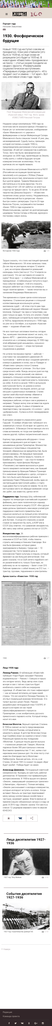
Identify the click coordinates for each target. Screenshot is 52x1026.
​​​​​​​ (20, 576)
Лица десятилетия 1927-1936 (25, 841)
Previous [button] (5, 235)
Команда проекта (11, 1016)
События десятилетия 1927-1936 (24, 895)
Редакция (7, 1012)
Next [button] (46, 235)
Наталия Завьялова (12, 26)
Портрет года (9, 24)
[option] (26, 235)
